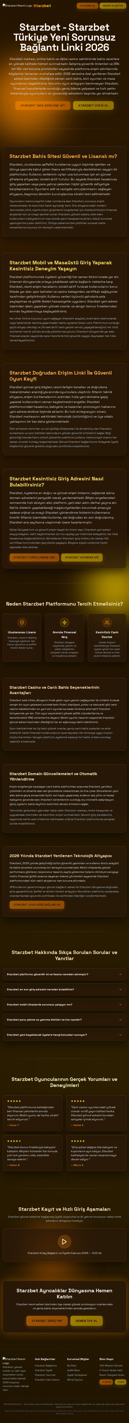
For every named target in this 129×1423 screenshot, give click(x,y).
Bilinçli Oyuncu (75, 1379)
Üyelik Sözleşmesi (77, 1374)
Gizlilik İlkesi (73, 1370)
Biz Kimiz (71, 1365)
